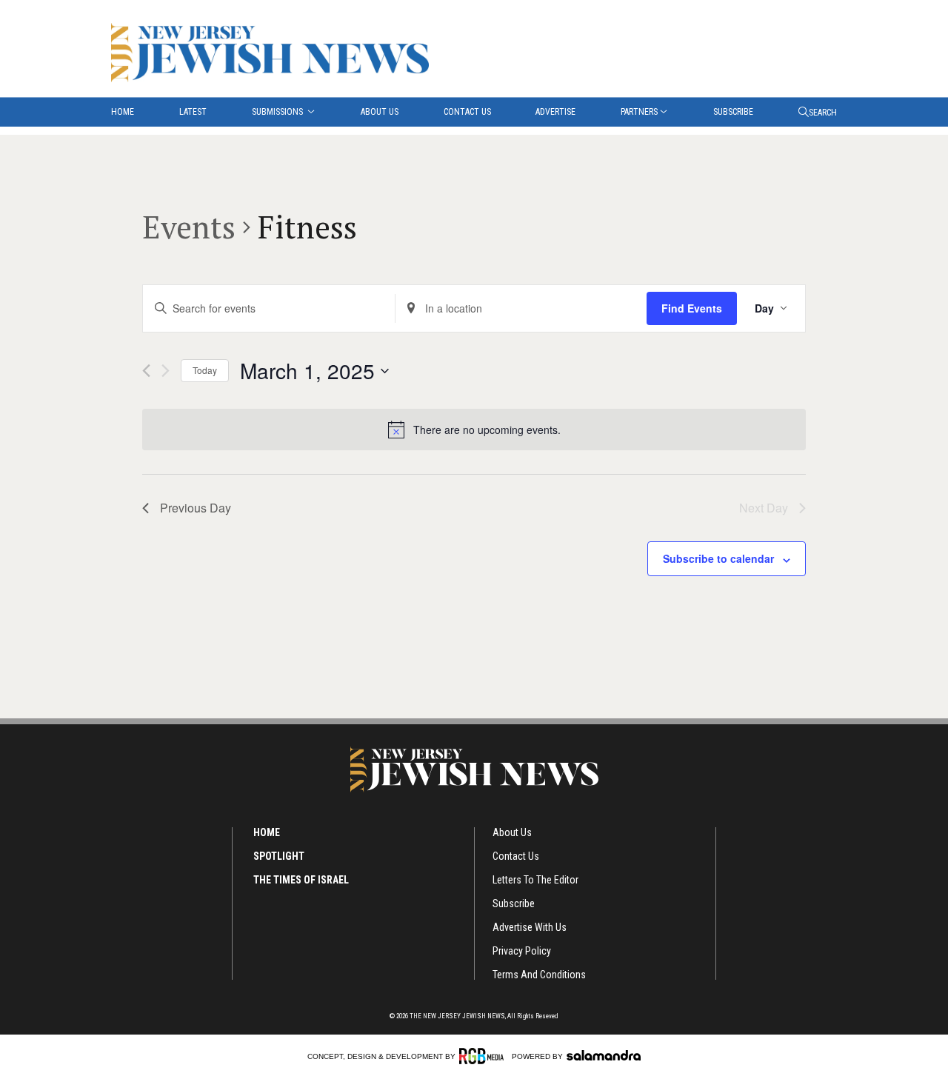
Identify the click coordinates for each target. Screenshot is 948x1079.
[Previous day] (146, 371)
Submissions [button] (278, 112)
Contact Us (467, 112)
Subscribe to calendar (718, 558)
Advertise (555, 112)
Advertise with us (530, 927)
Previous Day (195, 507)
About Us (379, 112)
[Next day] (165, 371)
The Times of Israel (301, 880)
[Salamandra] (604, 1055)
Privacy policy (522, 951)
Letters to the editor (535, 880)
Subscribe (733, 112)
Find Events (691, 308)
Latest (193, 112)
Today (205, 370)
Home (122, 112)
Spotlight (278, 856)
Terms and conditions (539, 975)
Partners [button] (639, 112)
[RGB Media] (484, 1056)
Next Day (763, 507)
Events (189, 226)
